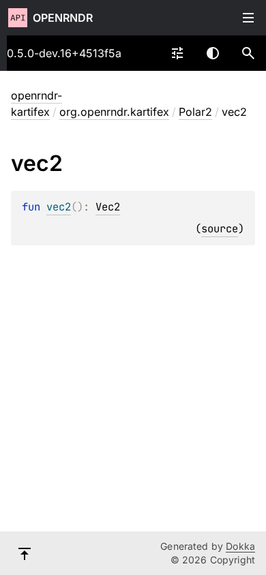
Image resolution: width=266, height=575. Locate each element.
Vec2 (107, 207)
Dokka (240, 546)
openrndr (63, 18)
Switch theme (213, 53)
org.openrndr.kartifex (114, 112)
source (219, 228)
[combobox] (177, 53)
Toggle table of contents (248, 17)
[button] (248, 53)
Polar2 (195, 112)
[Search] (248, 53)
